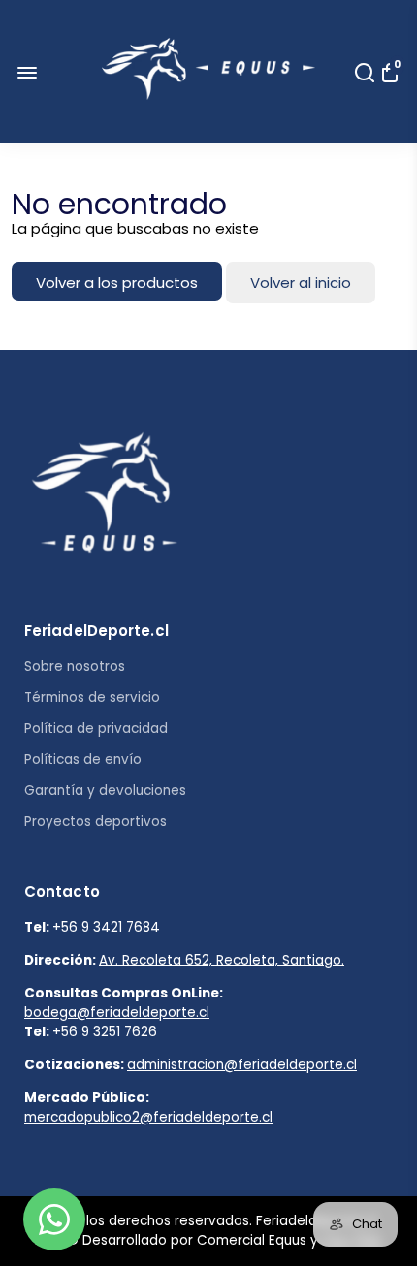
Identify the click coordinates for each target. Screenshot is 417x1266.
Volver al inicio (300, 282)
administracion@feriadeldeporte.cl (242, 1065)
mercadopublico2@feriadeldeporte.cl (148, 1117)
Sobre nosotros (74, 666)
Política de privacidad (96, 728)
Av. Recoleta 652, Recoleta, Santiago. (221, 960)
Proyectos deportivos (95, 821)
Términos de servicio (92, 697)
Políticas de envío (83, 759)
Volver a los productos (117, 282)
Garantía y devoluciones (105, 790)
